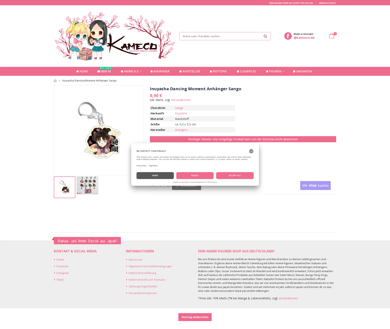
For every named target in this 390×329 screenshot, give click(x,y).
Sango (179, 108)
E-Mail (60, 259)
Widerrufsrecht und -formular (147, 279)
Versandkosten (181, 100)
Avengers (181, 130)
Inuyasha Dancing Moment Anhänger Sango (195, 88)
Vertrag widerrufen (195, 317)
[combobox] (225, 36)
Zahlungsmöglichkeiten (143, 286)
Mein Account (327, 2)
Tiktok (60, 279)
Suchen (265, 36)
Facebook (62, 266)
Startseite (55, 80)
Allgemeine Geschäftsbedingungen (150, 266)
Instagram (62, 273)
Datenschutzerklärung (142, 273)
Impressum (135, 259)
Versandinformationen (143, 293)
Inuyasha (181, 113)
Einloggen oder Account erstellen (291, 2)
